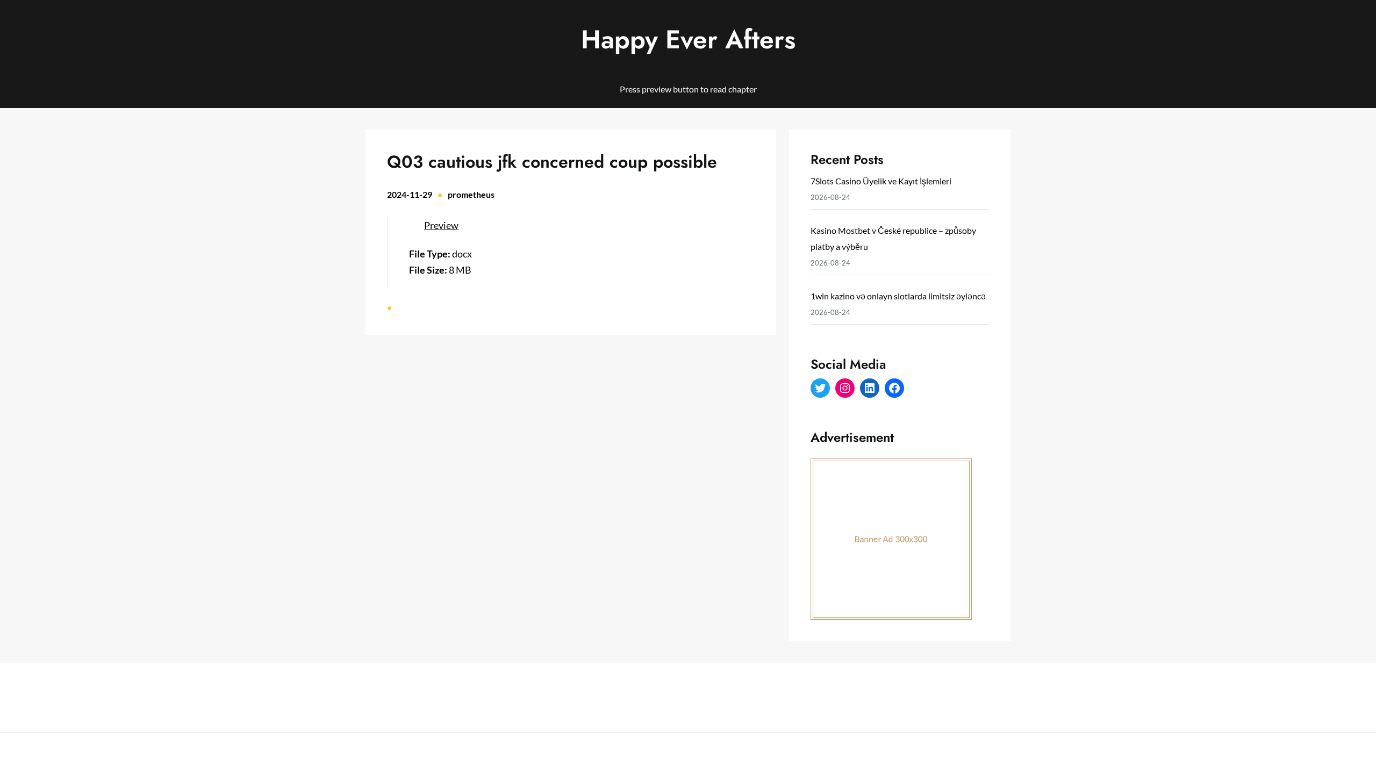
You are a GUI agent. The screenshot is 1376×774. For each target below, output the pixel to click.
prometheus (471, 194)
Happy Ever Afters (688, 39)
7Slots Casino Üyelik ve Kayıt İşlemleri (881, 181)
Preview (441, 225)
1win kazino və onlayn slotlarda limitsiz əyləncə (898, 296)
